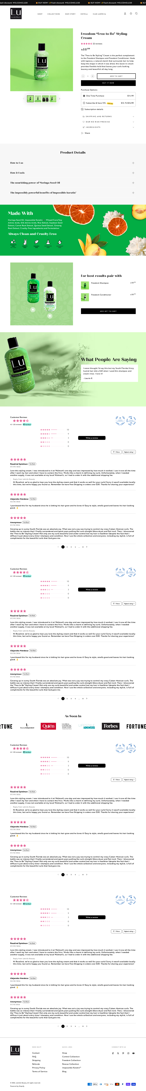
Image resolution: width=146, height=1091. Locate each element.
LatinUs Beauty (21, 1083)
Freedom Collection (71, 1060)
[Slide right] (59, 98)
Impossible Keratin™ (71, 1068)
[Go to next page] (87, 547)
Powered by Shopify (17, 1086)
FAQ (34, 1056)
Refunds (36, 1064)
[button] (136, 13)
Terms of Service (39, 1071)
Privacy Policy (38, 1068)
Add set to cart (108, 311)
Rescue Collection (70, 1064)
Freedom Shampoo (100, 283)
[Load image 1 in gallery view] (30, 98)
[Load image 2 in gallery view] (37, 98)
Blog (64, 1071)
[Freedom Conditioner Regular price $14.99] (49, 315)
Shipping (36, 1060)
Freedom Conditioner (101, 295)
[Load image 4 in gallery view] (53, 98)
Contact (36, 1053)
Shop (64, 1053)
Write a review (92, 438)
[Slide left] (23, 98)
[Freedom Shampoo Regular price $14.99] (32, 309)
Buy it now (108, 83)
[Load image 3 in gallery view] (45, 98)
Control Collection (71, 1056)
